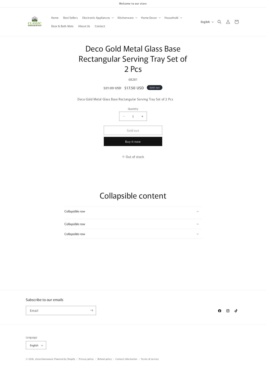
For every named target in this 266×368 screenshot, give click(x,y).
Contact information (126, 358)
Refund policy (105, 358)
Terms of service (150, 358)
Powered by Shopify (64, 359)
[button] (97, 17)
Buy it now (133, 141)
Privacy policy (86, 358)
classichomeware (44, 359)
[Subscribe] (91, 310)
